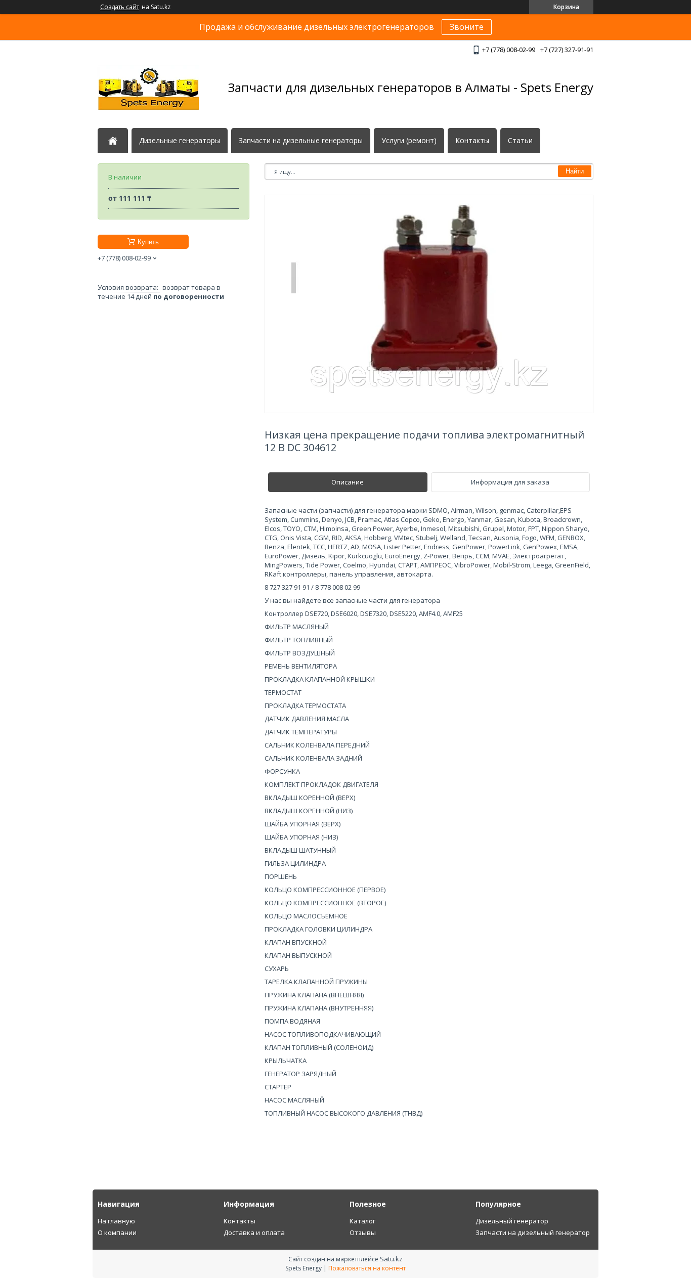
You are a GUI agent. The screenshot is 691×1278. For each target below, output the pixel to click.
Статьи (520, 140)
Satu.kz (391, 1258)
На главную (116, 1220)
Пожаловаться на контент (367, 1268)
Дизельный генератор (512, 1220)
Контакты (472, 140)
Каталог (362, 1220)
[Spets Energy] (148, 87)
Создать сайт (119, 7)
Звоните (467, 26)
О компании (117, 1232)
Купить (148, 242)
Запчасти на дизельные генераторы (301, 140)
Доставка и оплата (254, 1232)
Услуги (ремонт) (409, 140)
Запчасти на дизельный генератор (533, 1232)
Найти (575, 171)
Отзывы (363, 1232)
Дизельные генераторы (179, 140)
